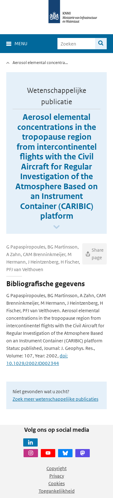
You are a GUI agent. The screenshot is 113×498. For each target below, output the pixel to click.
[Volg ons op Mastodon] (82, 453)
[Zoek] (101, 43)
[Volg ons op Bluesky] (65, 453)
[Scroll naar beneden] (56, 227)
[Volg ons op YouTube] (48, 453)
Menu (20, 43)
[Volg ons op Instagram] (30, 453)
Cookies (56, 483)
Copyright (56, 468)
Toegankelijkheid (57, 491)
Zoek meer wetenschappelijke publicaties (55, 399)
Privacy (56, 476)
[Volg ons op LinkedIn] (30, 442)
